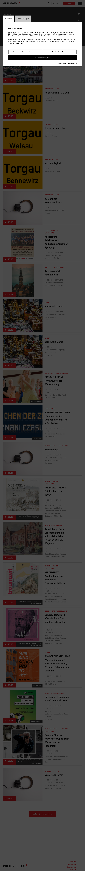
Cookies (8, 19)
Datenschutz (72, 63)
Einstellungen (23, 19)
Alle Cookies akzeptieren (43, 58)
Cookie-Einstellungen (60, 52)
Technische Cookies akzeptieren (25, 52)
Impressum (62, 63)
